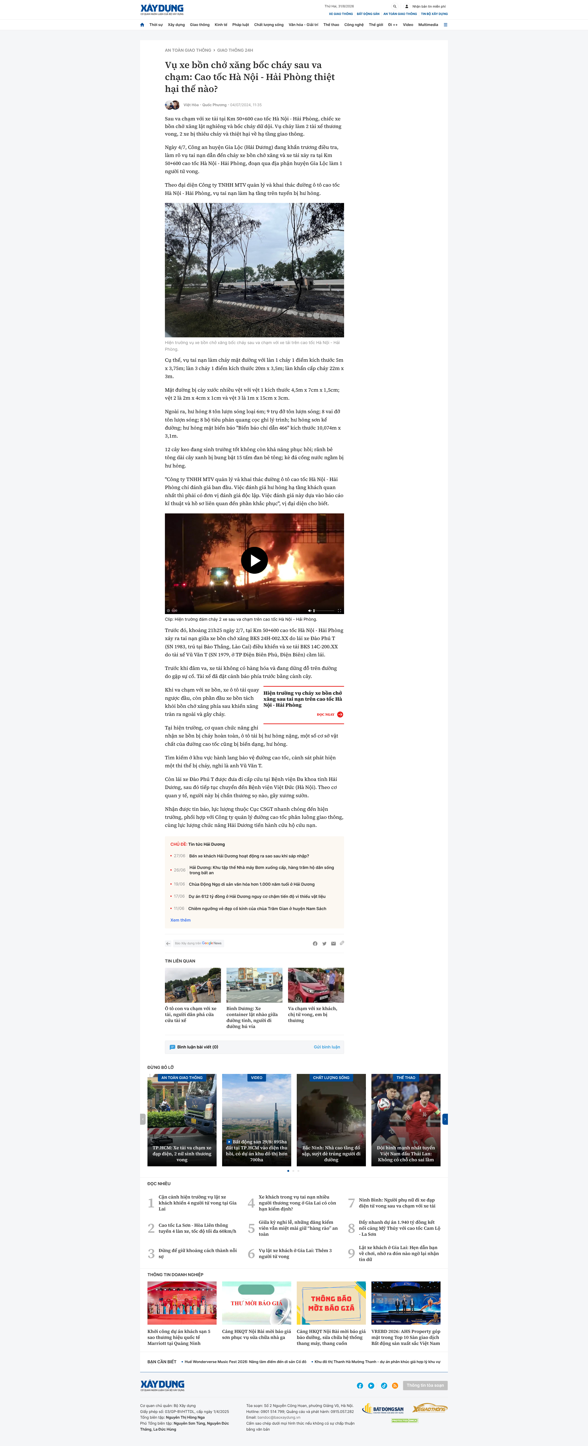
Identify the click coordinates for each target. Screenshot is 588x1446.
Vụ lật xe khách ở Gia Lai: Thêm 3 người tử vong (295, 1253)
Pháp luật (240, 24)
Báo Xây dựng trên (188, 943)
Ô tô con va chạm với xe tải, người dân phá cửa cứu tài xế (190, 1014)
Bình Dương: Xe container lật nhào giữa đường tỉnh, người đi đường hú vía (252, 1017)
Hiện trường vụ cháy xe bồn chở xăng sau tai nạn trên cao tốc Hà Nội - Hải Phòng (302, 699)
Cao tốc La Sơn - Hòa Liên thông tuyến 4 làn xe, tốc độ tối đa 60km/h (197, 1228)
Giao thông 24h (235, 50)
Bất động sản (368, 14)
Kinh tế (221, 24)
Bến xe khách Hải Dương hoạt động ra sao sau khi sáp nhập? (249, 856)
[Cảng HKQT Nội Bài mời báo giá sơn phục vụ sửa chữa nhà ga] (256, 1303)
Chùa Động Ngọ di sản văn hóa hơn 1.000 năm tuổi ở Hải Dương (252, 884)
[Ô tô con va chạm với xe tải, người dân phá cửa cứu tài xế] (193, 985)
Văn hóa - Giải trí (303, 24)
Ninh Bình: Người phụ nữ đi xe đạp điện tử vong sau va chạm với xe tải (397, 1203)
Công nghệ (354, 24)
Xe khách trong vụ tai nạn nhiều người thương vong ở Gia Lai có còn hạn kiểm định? (297, 1203)
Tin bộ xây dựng (434, 14)
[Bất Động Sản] (383, 1409)
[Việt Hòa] (169, 105)
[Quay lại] (168, 943)
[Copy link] (342, 943)
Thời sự (156, 24)
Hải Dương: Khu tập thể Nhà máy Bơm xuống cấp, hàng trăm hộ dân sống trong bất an (261, 870)
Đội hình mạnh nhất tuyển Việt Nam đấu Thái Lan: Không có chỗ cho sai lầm (406, 1154)
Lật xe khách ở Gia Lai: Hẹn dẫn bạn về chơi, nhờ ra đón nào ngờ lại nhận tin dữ (399, 1253)
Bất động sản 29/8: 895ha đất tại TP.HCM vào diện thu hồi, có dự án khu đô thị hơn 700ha (256, 1151)
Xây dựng (176, 24)
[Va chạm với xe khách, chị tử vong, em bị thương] (316, 985)
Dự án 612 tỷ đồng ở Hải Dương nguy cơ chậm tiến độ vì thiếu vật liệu (257, 896)
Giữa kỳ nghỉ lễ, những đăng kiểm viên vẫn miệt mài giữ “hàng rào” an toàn (298, 1228)
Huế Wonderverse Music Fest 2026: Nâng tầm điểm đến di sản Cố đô (245, 1361)
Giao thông (199, 24)
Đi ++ (393, 24)
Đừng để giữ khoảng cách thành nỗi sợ (198, 1253)
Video (408, 24)
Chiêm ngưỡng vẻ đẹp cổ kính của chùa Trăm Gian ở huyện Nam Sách (257, 908)
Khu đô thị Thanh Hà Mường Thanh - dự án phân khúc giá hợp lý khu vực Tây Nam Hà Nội (393, 1361)
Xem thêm (180, 920)
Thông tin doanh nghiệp (175, 1274)
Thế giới (376, 24)
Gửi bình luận (327, 1047)
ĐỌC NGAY (326, 714)
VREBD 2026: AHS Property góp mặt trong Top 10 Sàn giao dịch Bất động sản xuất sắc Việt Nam (405, 1337)
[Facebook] (315, 943)
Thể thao (331, 24)
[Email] (333, 943)
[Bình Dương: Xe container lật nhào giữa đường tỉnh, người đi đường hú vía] (254, 985)
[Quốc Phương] (175, 105)
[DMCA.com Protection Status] (404, 1420)
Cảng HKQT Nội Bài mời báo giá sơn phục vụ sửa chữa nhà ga (256, 1334)
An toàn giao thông (400, 14)
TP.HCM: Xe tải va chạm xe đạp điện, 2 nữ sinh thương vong (182, 1154)
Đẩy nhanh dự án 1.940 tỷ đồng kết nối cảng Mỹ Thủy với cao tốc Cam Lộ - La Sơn (400, 1228)
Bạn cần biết (161, 1362)
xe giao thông (341, 14)
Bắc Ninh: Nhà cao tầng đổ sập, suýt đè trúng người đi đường (331, 1154)
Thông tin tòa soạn (425, 1385)
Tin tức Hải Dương (206, 844)
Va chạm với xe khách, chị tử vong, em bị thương (312, 1014)
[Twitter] (324, 943)
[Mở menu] (445, 24)
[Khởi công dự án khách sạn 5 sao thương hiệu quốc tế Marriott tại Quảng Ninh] (182, 1303)
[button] (288, 1171)
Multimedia (428, 24)
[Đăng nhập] (406, 6)
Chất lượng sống (269, 24)
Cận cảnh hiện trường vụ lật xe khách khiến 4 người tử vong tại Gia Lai (198, 1203)
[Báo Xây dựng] (162, 9)
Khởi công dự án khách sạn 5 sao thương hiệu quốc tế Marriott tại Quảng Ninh (178, 1337)
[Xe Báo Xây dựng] (430, 1407)
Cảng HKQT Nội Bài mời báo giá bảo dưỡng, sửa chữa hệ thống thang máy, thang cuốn (331, 1337)
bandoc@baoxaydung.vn (278, 1417)
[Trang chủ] (142, 24)
